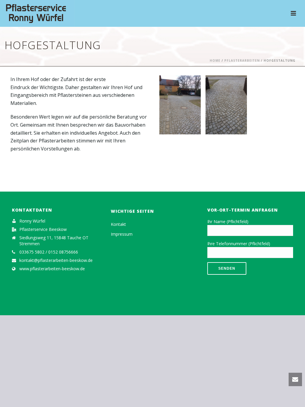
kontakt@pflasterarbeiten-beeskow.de (56, 260)
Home (215, 60)
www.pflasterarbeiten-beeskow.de (52, 268)
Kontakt (118, 224)
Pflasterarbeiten (242, 60)
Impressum (122, 234)
